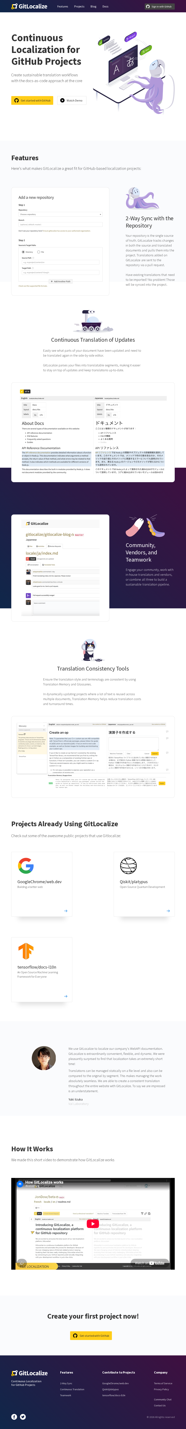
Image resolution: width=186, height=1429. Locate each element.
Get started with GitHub (35, 100)
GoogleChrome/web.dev (39, 881)
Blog (93, 6)
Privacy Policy (161, 1389)
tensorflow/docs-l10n (36, 967)
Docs (105, 6)
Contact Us (160, 1405)
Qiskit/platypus (134, 881)
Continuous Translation (72, 1389)
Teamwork (65, 1395)
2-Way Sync (66, 1383)
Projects (79, 6)
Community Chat (162, 1399)
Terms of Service (163, 1383)
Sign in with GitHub (162, 6)
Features (62, 6)
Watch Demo (74, 100)
